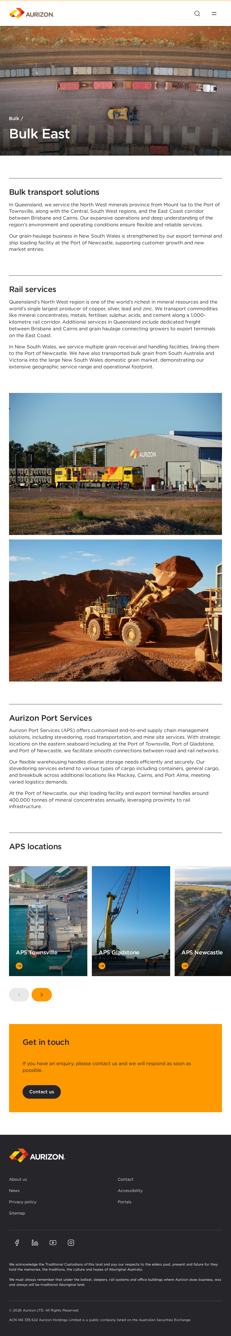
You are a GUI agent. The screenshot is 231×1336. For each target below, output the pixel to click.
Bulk (14, 118)
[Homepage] (31, 13)
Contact (126, 1179)
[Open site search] (197, 13)
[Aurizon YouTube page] (53, 1242)
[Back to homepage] (37, 1155)
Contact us (41, 1091)
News (14, 1190)
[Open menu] (214, 13)
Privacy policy (22, 1202)
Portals (125, 1202)
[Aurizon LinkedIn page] (35, 1242)
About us (18, 1179)
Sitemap (17, 1213)
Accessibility (130, 1190)
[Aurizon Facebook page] (17, 1242)
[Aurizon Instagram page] (71, 1242)
